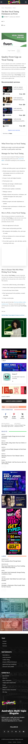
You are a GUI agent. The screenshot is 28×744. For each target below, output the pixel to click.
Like (6, 413)
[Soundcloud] (15, 731)
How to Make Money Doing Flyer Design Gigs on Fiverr (7, 426)
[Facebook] (4, 731)
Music (3, 570)
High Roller (5, 564)
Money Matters (8, 7)
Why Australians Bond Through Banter (11, 561)
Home (3, 7)
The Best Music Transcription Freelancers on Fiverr (13, 315)
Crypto (3, 577)
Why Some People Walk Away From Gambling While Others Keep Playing (13, 566)
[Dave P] (3, 17)
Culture (4, 583)
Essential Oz (5, 559)
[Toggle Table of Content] (17, 51)
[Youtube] (23, 731)
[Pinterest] (12, 731)
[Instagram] (8, 731)
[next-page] (5, 467)
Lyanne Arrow (4, 616)
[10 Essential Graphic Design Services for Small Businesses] (14, 608)
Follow (14, 413)
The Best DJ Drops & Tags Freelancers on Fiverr (19, 426)
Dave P (7, 16)
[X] (12, 380)
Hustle (14, 7)
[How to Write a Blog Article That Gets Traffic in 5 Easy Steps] (11, 624)
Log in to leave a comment (14, 401)
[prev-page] (3, 467)
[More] (19, 29)
